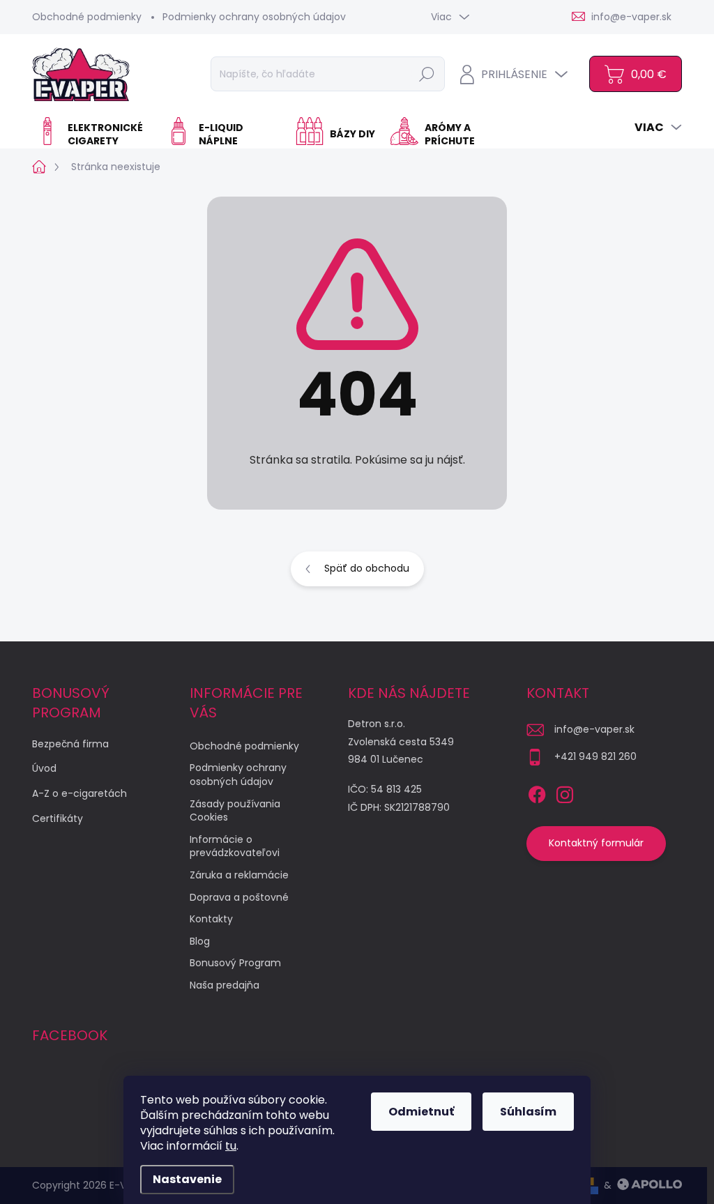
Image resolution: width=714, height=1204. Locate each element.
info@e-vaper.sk (594, 729)
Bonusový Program (235, 963)
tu (230, 1146)
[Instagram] (564, 792)
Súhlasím (528, 1112)
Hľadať (426, 74)
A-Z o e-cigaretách (79, 793)
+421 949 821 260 (595, 756)
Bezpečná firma (70, 744)
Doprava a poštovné (239, 897)
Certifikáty (57, 818)
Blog (200, 941)
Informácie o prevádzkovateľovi (235, 846)
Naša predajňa (224, 985)
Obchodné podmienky (87, 17)
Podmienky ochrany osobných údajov (254, 17)
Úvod (44, 768)
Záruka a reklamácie (239, 875)
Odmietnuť (421, 1112)
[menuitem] (94, 134)
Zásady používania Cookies (235, 811)
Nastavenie (187, 1179)
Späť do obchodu (366, 568)
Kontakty (211, 919)
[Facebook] (536, 792)
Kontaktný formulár (596, 843)
